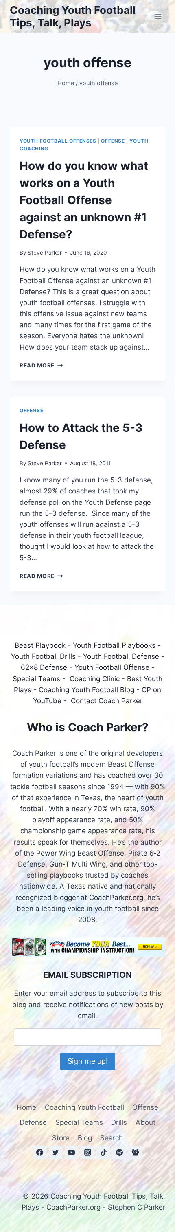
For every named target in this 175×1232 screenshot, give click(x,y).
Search (111, 1138)
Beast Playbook (40, 645)
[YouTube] (72, 1152)
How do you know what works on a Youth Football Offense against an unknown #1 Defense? (84, 200)
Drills (119, 1122)
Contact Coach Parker (106, 701)
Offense (113, 141)
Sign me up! (88, 1061)
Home (26, 1107)
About (145, 1122)
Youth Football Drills (43, 656)
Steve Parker (45, 252)
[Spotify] (119, 1152)
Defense (33, 1122)
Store (61, 1138)
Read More (41, 365)
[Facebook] (40, 1152)
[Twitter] (56, 1152)
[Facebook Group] (135, 1152)
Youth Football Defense (121, 656)
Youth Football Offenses (58, 141)
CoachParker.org (116, 897)
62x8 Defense (44, 667)
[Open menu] (157, 16)
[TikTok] (103, 1152)
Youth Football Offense (111, 667)
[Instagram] (87, 1152)
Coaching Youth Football (84, 1107)
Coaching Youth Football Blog (86, 690)
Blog (85, 1138)
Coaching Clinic (95, 679)
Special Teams (36, 679)
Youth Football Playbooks (114, 645)
